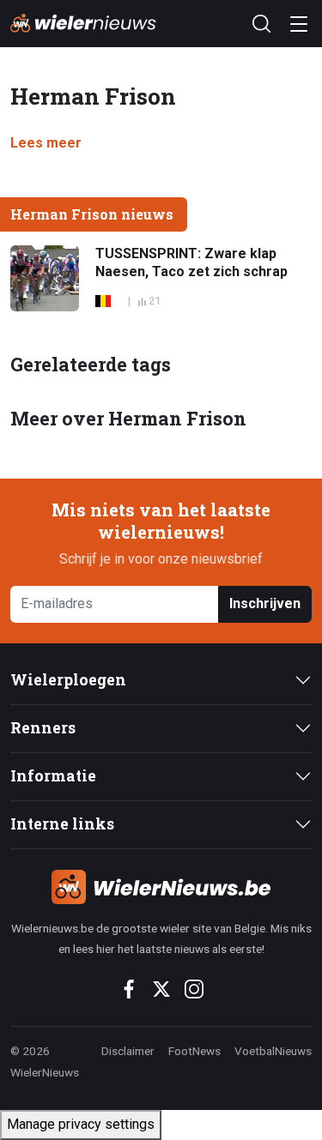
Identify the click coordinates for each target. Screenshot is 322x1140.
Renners (43, 728)
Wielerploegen (68, 680)
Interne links (62, 824)
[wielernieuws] (161, 887)
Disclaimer (128, 1051)
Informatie (53, 776)
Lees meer (46, 143)
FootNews (194, 1051)
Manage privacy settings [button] (81, 1124)
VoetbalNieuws (273, 1051)
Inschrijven (265, 603)
